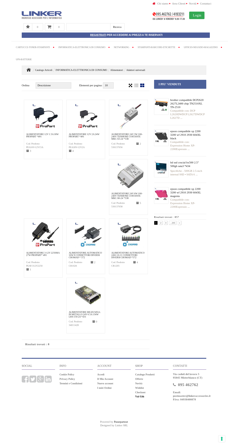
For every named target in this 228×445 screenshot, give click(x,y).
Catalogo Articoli (43, 70)
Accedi (100, 374)
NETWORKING (121, 47)
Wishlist (139, 388)
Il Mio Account (105, 379)
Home (28, 70)
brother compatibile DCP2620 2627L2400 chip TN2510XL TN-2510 (187, 104)
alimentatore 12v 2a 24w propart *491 (84, 135)
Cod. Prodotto (33, 143)
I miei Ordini (104, 388)
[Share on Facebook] (25, 381)
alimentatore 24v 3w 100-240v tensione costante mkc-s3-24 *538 (126, 136)
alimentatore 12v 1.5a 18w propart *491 (42, 135)
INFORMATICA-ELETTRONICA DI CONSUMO (81, 47)
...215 (172, 223)
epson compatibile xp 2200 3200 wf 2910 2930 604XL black (185, 135)
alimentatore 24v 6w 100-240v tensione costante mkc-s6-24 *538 (126, 195)
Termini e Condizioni (70, 383)
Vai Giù (139, 396)
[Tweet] (32, 381)
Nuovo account (105, 383)
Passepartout (121, 421)
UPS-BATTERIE (24, 59)
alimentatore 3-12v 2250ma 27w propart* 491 (42, 253)
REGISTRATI (98, 34)
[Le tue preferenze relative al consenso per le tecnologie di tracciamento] (221, 438)
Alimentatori (116, 70)
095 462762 (188, 384)
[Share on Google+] (40, 381)
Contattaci (205, 3)
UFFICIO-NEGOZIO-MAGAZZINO (201, 47)
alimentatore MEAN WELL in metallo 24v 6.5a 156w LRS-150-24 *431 (85, 314)
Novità (192, 3)
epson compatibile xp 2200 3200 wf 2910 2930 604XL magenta (185, 193)
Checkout (140, 392)
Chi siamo (163, 3)
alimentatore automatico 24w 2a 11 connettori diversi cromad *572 (127, 255)
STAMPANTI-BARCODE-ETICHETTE (156, 47)
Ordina (25, 85)
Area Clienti (178, 3)
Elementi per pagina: (90, 85)
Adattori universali (135, 70)
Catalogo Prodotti (145, 374)
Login (197, 15)
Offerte (139, 379)
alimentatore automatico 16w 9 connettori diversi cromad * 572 (85, 255)
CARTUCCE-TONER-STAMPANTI (33, 47)
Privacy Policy (67, 379)
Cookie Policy (66, 374)
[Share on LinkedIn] (48, 381)
